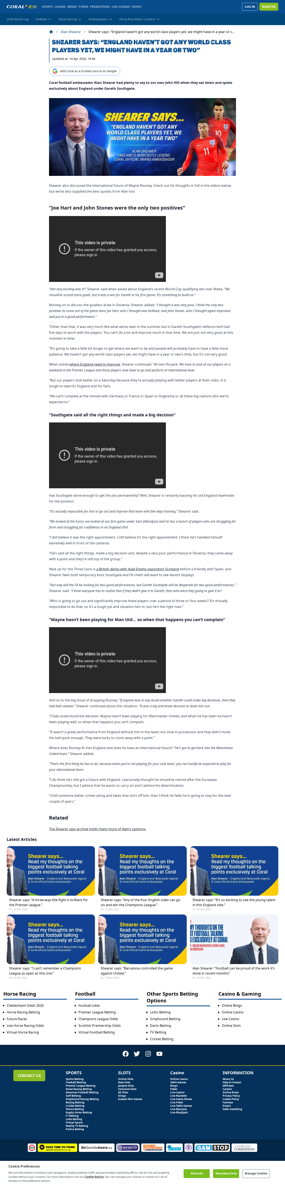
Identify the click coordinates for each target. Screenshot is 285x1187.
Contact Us (29, 1075)
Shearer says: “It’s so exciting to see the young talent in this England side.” (234, 902)
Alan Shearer (71, 31)
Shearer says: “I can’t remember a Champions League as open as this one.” (45, 971)
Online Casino (233, 1012)
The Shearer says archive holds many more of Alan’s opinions (97, 829)
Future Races (17, 1019)
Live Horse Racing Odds (25, 1025)
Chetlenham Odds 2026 (25, 1005)
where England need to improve (94, 364)
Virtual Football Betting (96, 1032)
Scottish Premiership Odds (99, 1025)
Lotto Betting (160, 1012)
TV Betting (158, 1032)
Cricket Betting (161, 1039)
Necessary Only (226, 1173)
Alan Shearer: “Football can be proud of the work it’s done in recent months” (234, 971)
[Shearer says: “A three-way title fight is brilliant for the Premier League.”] (51, 871)
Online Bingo (232, 1005)
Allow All (197, 1173)
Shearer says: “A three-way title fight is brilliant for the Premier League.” (48, 902)
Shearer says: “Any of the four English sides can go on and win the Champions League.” (140, 902)
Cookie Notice (94, 1176)
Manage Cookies (256, 1173)
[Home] (51, 32)
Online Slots (231, 1025)
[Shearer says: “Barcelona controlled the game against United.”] (142, 939)
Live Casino (230, 1019)
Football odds (89, 1005)
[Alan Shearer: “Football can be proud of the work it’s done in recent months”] (234, 939)
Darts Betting (160, 1025)
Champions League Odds (98, 1019)
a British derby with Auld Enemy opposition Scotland (137, 569)
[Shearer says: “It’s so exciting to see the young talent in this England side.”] (234, 871)
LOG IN (250, 7)
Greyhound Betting (165, 1019)
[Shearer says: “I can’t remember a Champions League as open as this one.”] (51, 939)
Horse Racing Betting (23, 1012)
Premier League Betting (97, 1012)
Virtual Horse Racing (23, 1032)
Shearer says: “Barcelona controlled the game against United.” (137, 971)
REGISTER (269, 7)
